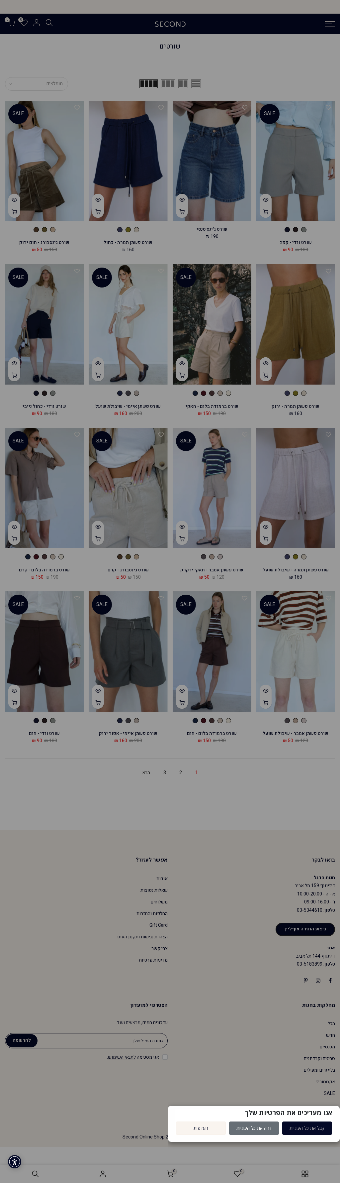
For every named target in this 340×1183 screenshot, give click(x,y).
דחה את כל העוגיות (254, 1128)
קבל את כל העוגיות (307, 1128)
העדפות (201, 1128)
